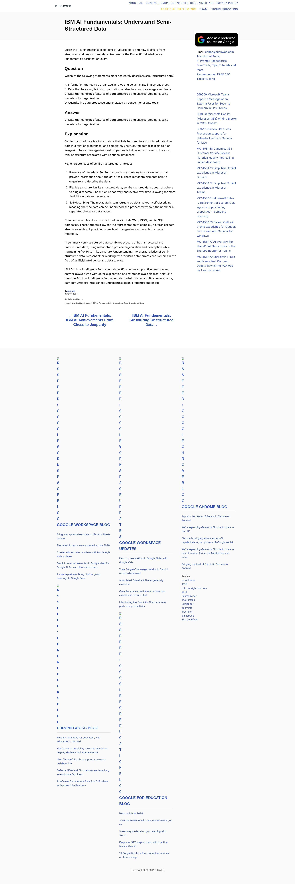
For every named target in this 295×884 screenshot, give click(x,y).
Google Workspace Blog (83, 525)
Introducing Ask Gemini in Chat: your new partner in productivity (142, 604)
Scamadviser (189, 596)
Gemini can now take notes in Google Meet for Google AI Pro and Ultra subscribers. (83, 565)
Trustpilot (187, 611)
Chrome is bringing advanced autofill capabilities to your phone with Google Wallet (207, 540)
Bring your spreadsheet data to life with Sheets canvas (83, 536)
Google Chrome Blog (204, 507)
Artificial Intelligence (74, 299)
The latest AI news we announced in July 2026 (83, 545)
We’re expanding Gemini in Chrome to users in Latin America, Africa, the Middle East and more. (208, 553)
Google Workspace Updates (140, 546)
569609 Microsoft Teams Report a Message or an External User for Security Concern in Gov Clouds (213, 101)
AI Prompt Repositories (212, 60)
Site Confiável (189, 619)
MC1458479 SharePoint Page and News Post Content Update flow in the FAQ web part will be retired (216, 263)
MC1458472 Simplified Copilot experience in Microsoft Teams (216, 188)
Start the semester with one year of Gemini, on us (145, 822)
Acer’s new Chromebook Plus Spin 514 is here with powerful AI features (82, 783)
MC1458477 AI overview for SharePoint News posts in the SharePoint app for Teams (216, 246)
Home (67, 303)
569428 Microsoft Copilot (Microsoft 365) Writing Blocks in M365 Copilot (217, 118)
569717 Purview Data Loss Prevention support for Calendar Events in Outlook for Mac (214, 135)
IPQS (184, 584)
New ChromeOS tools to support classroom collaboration (81, 761)
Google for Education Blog (143, 801)
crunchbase (188, 580)
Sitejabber (187, 603)
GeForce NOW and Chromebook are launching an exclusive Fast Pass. (83, 772)
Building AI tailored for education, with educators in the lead (78, 739)
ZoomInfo (187, 607)
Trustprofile (188, 599)
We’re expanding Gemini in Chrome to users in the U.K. (208, 529)
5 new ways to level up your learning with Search (142, 833)
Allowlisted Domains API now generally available (141, 582)
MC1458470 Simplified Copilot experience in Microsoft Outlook (216, 172)
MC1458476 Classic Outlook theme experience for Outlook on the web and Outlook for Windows (216, 229)
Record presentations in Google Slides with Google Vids (143, 560)
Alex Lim (71, 291)
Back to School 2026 (131, 813)
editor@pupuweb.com (219, 51)
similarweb (188, 615)
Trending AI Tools (208, 56)
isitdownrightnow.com (194, 588)
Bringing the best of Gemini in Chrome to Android (205, 566)
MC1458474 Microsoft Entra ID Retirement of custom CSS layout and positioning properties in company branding (216, 207)
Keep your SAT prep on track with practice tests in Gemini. (143, 844)
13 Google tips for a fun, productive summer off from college (144, 855)
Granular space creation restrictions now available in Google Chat (142, 593)
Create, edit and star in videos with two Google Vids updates (83, 554)
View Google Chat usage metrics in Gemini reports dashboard (143, 571)
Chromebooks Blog (77, 728)
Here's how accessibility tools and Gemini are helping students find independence (82, 750)
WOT (184, 592)
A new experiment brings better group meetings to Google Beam (78, 576)
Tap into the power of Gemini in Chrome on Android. (206, 518)
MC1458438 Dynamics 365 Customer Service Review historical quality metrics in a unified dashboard (215, 155)
